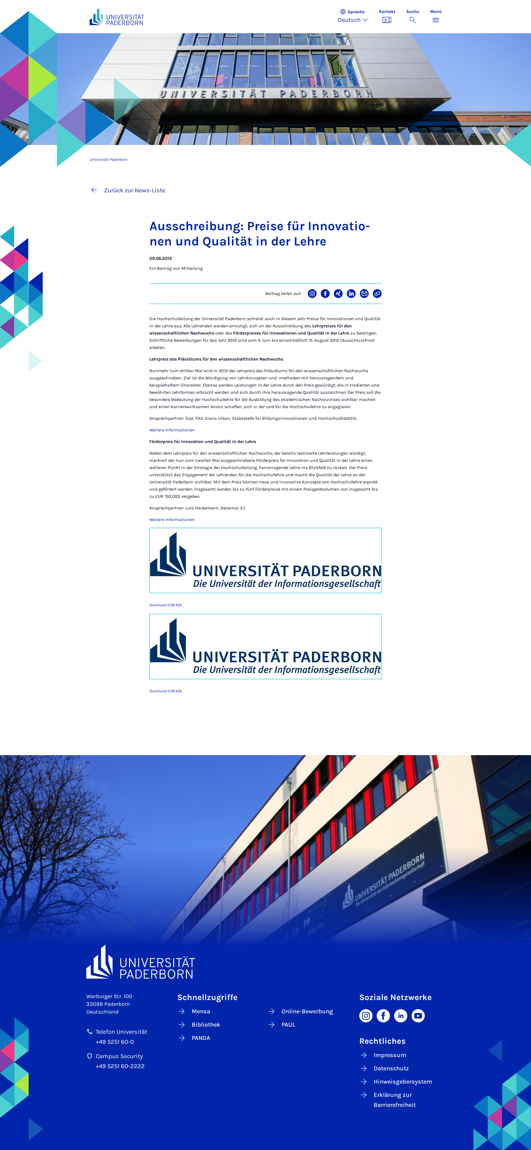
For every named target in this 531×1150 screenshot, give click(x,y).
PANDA (201, 1038)
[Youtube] (418, 1015)
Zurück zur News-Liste (134, 190)
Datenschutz (391, 1068)
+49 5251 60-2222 (120, 1066)
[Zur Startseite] (117, 17)
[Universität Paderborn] (265, 962)
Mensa (201, 1011)
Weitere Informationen (172, 429)
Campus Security (119, 1056)
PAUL (288, 1024)
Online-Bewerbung (307, 1011)
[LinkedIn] (400, 1015)
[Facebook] (383, 1015)
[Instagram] (366, 1015)
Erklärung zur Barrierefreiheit (395, 1099)
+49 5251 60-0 (115, 1041)
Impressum (390, 1055)
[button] (355, 16)
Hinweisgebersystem (403, 1081)
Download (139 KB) (165, 605)
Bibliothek (206, 1024)
